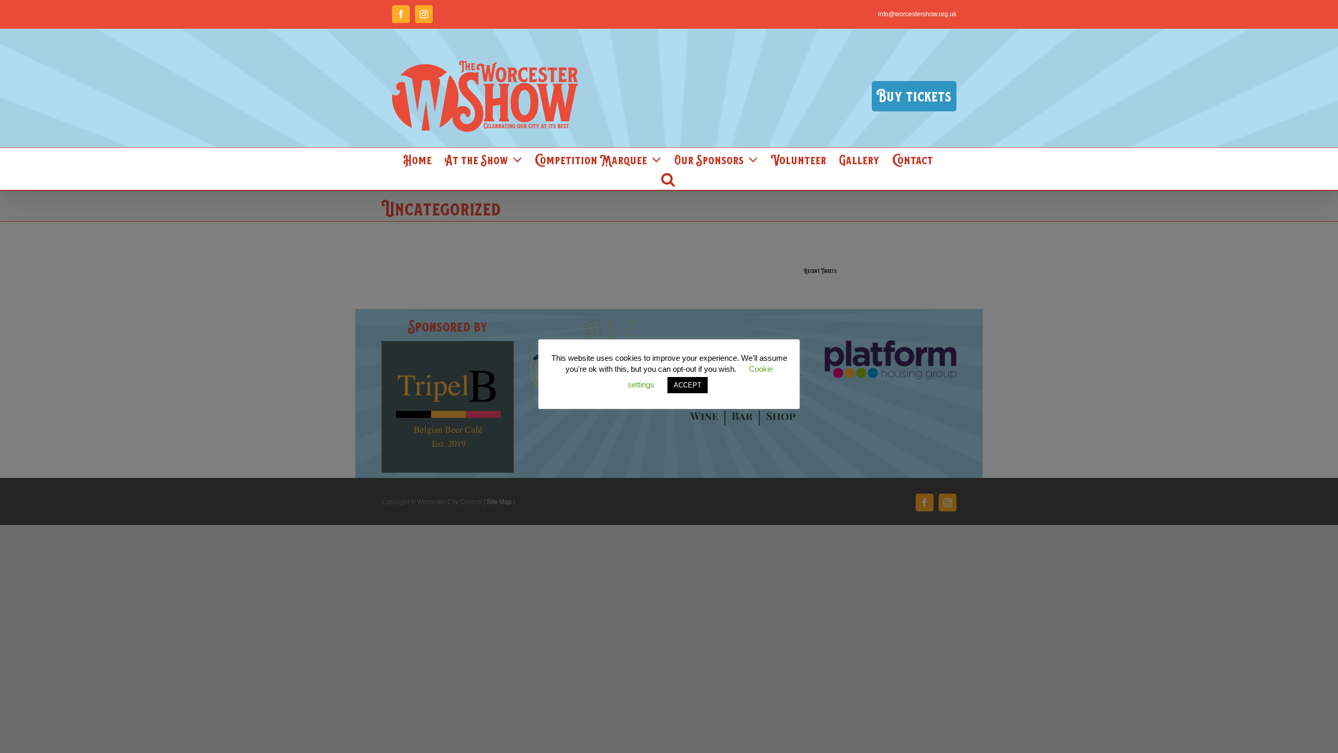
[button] (668, 179)
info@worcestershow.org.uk (917, 14)
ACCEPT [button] (687, 385)
